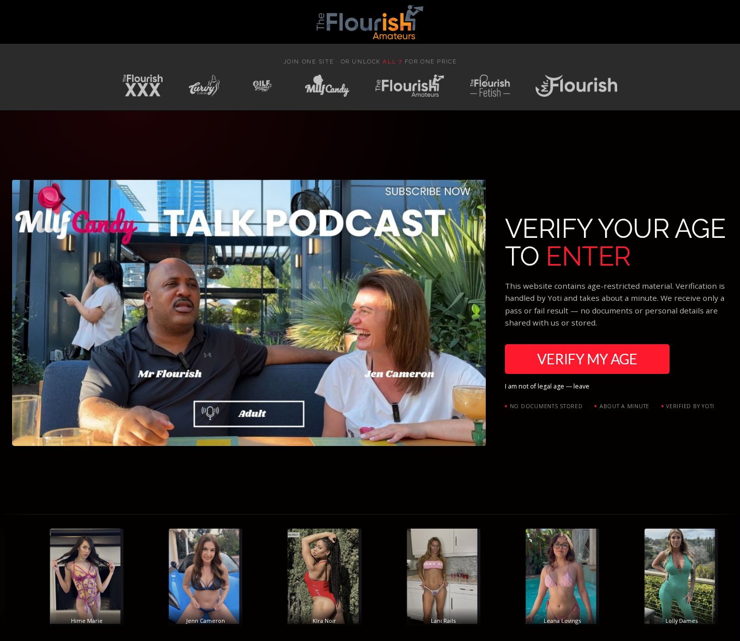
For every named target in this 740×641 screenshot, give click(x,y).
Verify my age (587, 358)
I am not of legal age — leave (547, 386)
